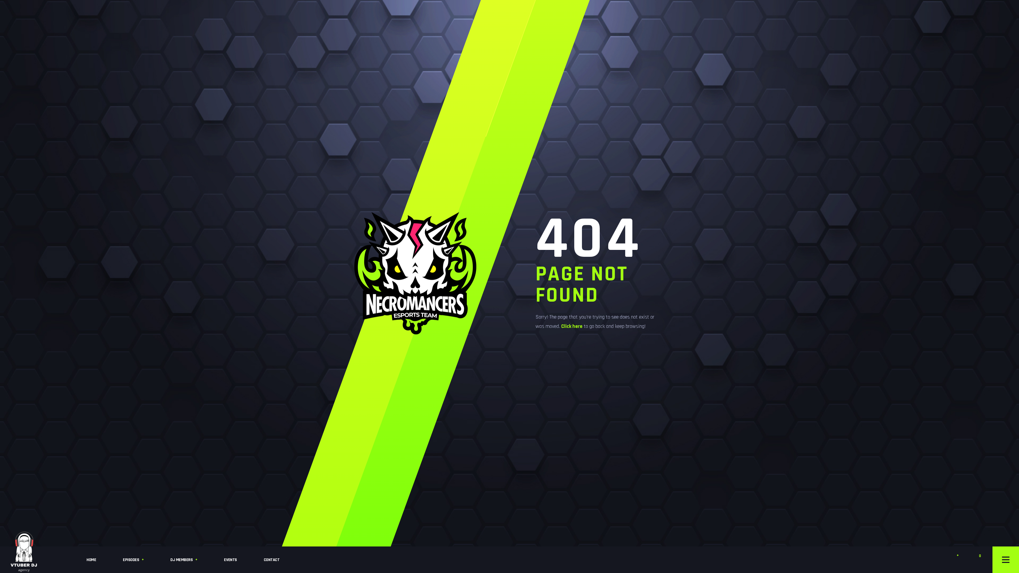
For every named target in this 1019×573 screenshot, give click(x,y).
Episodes (131, 560)
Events (230, 560)
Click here (571, 326)
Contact (272, 560)
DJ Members (181, 560)
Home (91, 560)
